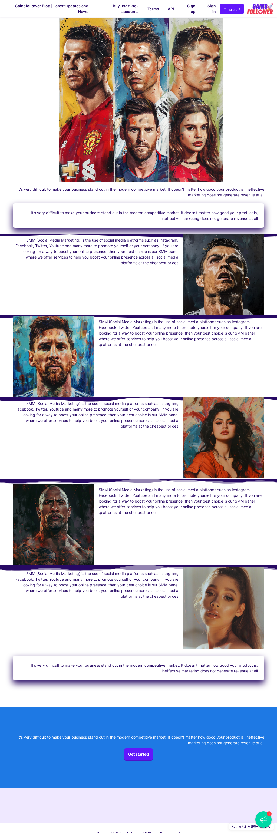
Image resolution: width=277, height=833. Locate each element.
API (171, 8)
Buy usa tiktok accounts (126, 9)
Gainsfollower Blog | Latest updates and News (51, 9)
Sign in (211, 9)
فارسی (234, 8)
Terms (153, 8)
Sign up (191, 9)
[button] (263, 819)
